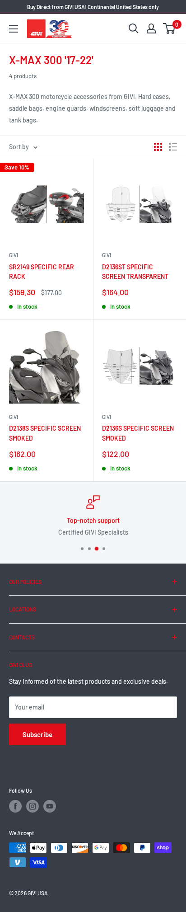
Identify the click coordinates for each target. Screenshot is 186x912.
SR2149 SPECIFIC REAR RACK (41, 272)
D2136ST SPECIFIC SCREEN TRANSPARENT (135, 272)
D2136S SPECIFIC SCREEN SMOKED (138, 433)
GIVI (13, 255)
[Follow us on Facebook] (15, 806)
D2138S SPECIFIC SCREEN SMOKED (45, 433)
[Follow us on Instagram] (32, 806)
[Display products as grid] (158, 147)
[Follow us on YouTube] (49, 806)
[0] (169, 28)
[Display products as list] (173, 147)
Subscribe (37, 734)
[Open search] (134, 28)
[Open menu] (13, 29)
